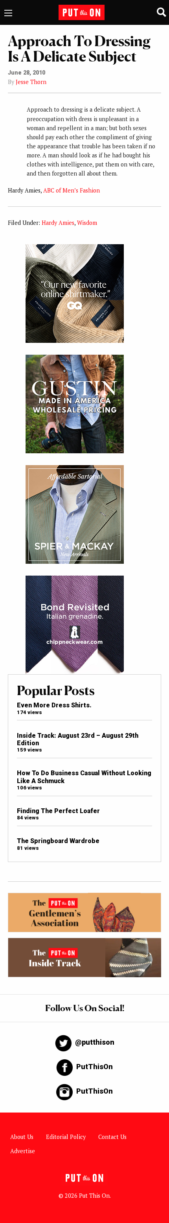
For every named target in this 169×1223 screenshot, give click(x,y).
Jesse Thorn (31, 82)
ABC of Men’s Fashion (71, 190)
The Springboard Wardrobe (58, 841)
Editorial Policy (66, 1137)
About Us (21, 1137)
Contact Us (112, 1137)
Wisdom (87, 222)
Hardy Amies (58, 222)
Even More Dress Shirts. (54, 705)
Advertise (22, 1151)
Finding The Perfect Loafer (58, 811)
